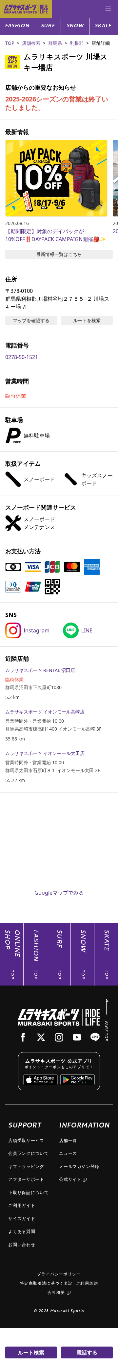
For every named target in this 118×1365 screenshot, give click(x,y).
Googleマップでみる (59, 892)
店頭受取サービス (26, 1140)
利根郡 (77, 43)
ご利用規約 (87, 1283)
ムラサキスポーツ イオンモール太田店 (45, 753)
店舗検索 (31, 43)
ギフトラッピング (26, 1166)
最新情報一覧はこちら (59, 254)
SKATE (103, 26)
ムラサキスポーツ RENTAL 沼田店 (40, 670)
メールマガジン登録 (79, 1166)
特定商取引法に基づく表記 (46, 1283)
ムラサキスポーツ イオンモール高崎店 (45, 712)
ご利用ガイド (21, 1205)
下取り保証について (28, 1192)
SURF (48, 26)
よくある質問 (21, 1231)
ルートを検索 (87, 320)
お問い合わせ (21, 1244)
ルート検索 (31, 1352)
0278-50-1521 (21, 357)
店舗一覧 (68, 1140)
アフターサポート (26, 1179)
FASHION (17, 26)
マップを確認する (31, 320)
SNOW (75, 26)
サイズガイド (21, 1218)
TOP (9, 43)
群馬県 (55, 43)
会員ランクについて (28, 1153)
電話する (86, 1352)
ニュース (68, 1153)
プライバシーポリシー (59, 1274)
